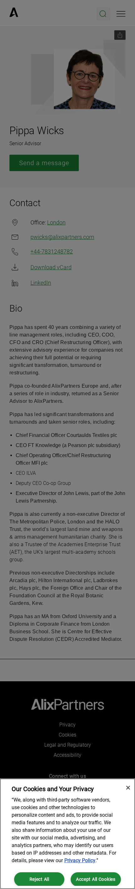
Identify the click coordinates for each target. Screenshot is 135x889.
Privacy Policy (79, 860)
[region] (67, 834)
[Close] (128, 788)
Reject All (39, 879)
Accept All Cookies (96, 879)
